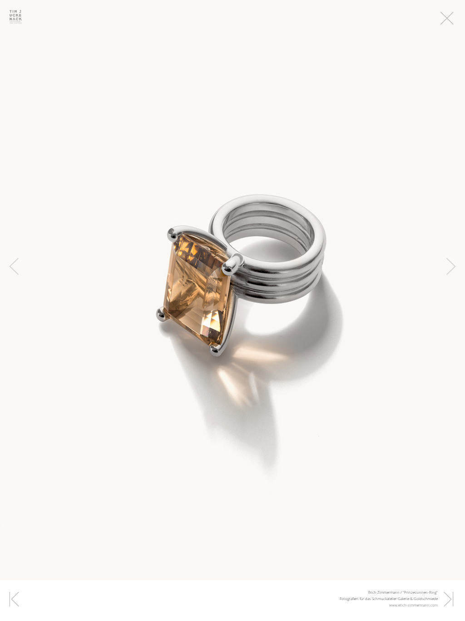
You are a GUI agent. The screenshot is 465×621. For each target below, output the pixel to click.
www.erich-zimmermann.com (413, 604)
